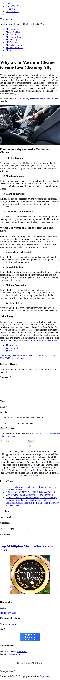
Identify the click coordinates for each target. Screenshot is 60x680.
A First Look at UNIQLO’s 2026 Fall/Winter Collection (31, 492)
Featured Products (19, 355)
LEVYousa (22, 651)
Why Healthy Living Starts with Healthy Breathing (29, 495)
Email (3, 406)
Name (3, 401)
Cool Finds (5, 355)
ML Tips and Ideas (37, 355)
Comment (5, 377)
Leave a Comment (17, 358)
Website (3, 412)
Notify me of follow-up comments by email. (23, 417)
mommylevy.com (8, 612)
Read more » (34, 475)
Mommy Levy (6, 19)
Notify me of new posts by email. (18, 423)
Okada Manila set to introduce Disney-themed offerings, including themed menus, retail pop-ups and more (31, 498)
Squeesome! (45, 676)
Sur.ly (13, 624)
